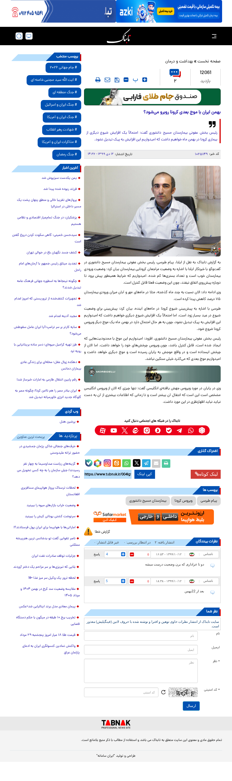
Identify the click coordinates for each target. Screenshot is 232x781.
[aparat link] (102, 430)
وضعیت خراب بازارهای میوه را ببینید (51, 505)
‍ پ (134, 79)
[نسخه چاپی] (166, 463)
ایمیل (216, 647)
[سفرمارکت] (152, 517)
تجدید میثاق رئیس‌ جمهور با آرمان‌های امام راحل (50, 267)
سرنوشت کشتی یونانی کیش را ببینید (50, 516)
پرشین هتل (68, 422)
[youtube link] (113, 430)
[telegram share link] (146, 463)
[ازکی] (169, 11)
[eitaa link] (135, 430)
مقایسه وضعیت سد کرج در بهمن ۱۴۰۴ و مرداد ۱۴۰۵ (50, 592)
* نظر (216, 661)
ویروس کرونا (183, 501)
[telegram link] (179, 430)
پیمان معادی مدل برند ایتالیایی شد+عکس (47, 606)
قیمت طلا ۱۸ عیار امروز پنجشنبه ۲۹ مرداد (48, 635)
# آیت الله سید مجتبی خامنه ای (54, 80)
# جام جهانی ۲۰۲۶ (63, 67)
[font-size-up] (145, 79)
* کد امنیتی (212, 690)
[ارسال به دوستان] (156, 463)
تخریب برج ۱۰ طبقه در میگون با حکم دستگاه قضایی (48, 621)
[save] (117, 80)
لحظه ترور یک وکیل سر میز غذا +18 (52, 578)
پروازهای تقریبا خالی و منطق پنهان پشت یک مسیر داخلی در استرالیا (49, 203)
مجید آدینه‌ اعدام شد (63, 316)
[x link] (124, 430)
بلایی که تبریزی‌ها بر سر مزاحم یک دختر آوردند (44, 567)
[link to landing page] (119, 36)
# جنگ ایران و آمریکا (62, 117)
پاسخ (97, 554)
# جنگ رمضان (67, 154)
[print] (98, 79)
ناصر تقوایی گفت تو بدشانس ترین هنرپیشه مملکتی (48, 542)
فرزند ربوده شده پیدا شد (60, 189)
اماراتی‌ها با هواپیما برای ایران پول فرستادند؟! (45, 527)
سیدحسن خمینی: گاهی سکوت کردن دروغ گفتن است (46, 238)
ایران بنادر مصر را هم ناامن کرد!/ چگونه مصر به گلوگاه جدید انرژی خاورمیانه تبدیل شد (48, 394)
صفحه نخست (209, 61)
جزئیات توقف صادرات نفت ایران (54, 556)
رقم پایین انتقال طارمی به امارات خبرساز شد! (47, 379)
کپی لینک (145, 474)
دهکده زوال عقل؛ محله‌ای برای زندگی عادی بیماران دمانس (50, 365)
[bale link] (168, 430)
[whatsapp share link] (126, 463)
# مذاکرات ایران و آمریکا (59, 142)
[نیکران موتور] (152, 374)
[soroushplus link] (157, 430)
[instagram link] (146, 430)
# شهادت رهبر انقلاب (61, 129)
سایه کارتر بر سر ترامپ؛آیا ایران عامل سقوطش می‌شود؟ (47, 330)
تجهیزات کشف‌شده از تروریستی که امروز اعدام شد (47, 302)
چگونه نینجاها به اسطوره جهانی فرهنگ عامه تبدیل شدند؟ (49, 284)
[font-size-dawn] (126, 79)
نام (218, 633)
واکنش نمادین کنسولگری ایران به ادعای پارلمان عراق (51, 649)
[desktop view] (29, 36)
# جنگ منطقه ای (65, 92)
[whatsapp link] (190, 430)
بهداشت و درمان (179, 61)
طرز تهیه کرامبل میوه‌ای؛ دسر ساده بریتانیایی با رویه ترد (47, 348)
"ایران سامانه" (105, 756)
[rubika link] (201, 430)
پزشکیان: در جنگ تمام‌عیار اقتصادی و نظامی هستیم (49, 221)
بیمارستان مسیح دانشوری (147, 501)
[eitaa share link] (116, 463)
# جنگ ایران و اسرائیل (61, 105)
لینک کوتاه (208, 474)
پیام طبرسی (209, 501)
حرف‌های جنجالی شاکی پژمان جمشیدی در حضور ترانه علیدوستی (49, 450)
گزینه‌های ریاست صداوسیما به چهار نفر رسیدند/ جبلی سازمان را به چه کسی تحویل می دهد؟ (48, 471)
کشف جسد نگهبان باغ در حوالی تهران (52, 252)
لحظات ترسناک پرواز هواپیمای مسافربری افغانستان (50, 491)
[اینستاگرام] (106, 462)
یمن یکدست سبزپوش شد (59, 178)
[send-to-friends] (107, 79)
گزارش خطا (102, 532)
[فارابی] (152, 96)
